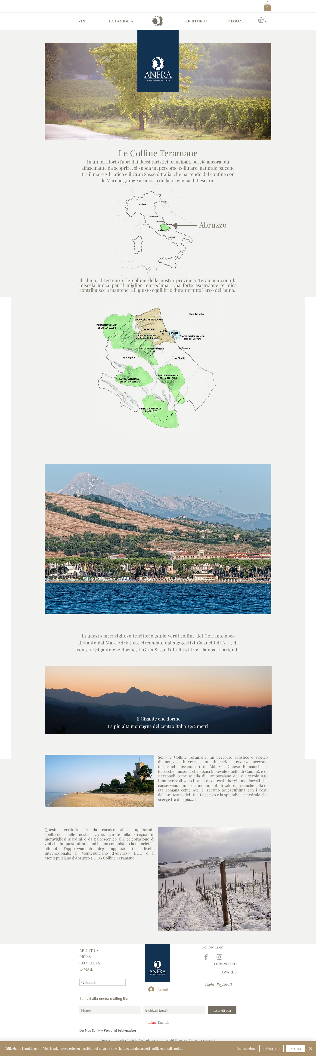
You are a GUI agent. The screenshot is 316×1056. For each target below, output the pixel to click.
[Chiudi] (310, 1048)
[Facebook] (206, 957)
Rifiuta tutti (271, 1049)
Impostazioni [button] (246, 1048)
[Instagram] (219, 957)
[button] (267, 6)
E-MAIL (86, 969)
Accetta (295, 1049)
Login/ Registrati (218, 984)
